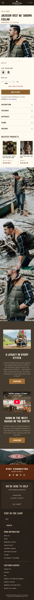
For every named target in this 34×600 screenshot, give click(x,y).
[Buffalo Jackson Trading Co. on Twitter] (9, 475)
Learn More (17, 381)
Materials (5, 117)
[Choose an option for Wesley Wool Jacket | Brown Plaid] (32, 152)
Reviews (4, 129)
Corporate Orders (10, 548)
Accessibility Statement (11, 558)
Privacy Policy (8, 545)
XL (13, 81)
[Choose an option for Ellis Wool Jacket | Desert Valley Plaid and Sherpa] (14, 152)
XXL (17, 81)
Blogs (6, 539)
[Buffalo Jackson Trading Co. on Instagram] (24, 475)
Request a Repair (9, 582)
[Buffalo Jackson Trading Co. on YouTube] (17, 475)
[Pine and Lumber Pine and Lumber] (3, 72)
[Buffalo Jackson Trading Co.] (17, 2)
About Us (7, 535)
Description (6, 105)
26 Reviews (15, 22)
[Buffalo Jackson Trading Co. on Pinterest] (20, 475)
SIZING (3, 123)
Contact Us (7, 569)
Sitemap (6, 555)
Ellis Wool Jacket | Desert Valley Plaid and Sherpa (9, 156)
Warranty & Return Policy (12, 585)
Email (7, 519)
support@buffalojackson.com (17, 490)
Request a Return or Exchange (13, 578)
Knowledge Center (10, 542)
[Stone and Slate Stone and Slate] (8, 72)
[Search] (28, 3)
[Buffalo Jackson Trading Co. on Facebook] (13, 475)
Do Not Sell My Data (10, 588)
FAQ (5, 575)
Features (5, 111)
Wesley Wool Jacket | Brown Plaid (27, 156)
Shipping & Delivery (10, 551)
